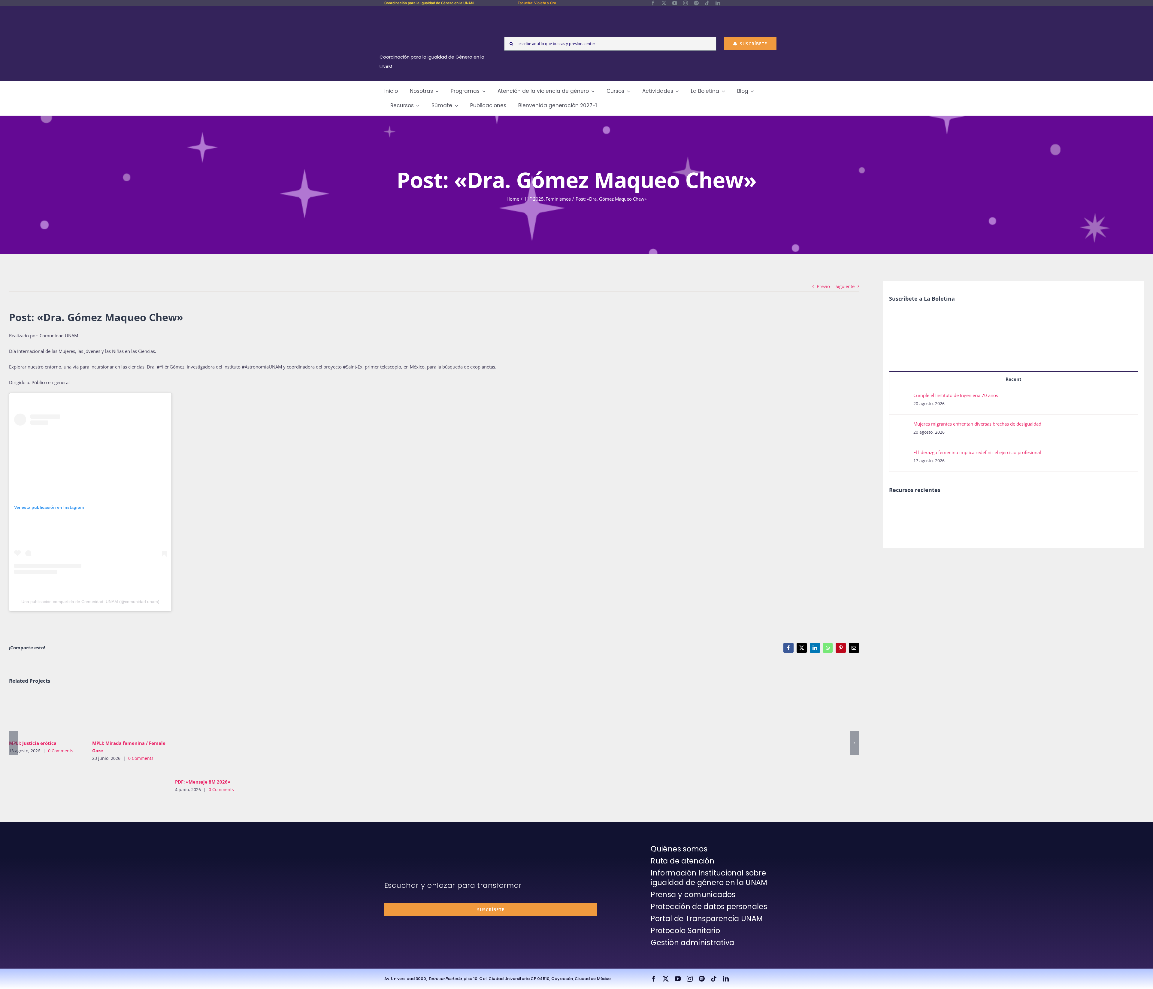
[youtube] (674, 3)
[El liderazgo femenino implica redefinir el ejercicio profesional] (901, 454)
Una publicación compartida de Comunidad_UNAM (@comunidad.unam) (90, 601)
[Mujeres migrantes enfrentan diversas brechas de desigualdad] (901, 426)
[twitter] (663, 3)
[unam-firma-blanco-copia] (401, 846)
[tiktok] (707, 3)
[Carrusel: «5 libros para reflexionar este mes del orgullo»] (1009, 515)
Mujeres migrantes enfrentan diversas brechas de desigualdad (977, 424)
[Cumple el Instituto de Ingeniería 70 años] (901, 397)
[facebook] (653, 3)
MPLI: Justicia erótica (37, 714)
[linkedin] (718, 3)
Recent (1013, 379)
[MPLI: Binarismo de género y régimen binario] (943, 508)
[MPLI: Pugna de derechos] (965, 508)
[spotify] (696, 3)
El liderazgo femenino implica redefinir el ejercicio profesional (977, 452)
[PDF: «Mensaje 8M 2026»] (212, 733)
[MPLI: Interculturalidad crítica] (899, 508)
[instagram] (685, 3)
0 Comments (60, 751)
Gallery (55, 714)
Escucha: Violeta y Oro (537, 3)
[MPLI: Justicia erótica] (46, 714)
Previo (823, 286)
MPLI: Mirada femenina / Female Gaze (120, 714)
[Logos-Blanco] (434, 13)
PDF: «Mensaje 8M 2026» (203, 733)
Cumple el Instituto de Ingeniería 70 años (955, 395)
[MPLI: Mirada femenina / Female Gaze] (129, 714)
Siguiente (845, 286)
